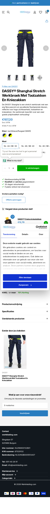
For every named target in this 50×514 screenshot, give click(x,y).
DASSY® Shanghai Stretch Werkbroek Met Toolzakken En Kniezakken (15, 378)
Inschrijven (25, 413)
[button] (46, 21)
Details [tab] (25, 234)
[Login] (34, 12)
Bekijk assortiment (3, 12)
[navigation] (4, 48)
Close (10, 471)
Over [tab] (41, 234)
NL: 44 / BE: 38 (10, 146)
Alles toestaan (25, 277)
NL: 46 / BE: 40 (27, 146)
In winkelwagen (46, 223)
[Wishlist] (40, 12)
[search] (8, 12)
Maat (4, 141)
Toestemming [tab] (9, 234)
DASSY (15, 86)
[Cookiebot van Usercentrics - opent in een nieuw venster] (36, 227)
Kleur (16, 131)
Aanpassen (23, 285)
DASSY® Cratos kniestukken (29, 219)
